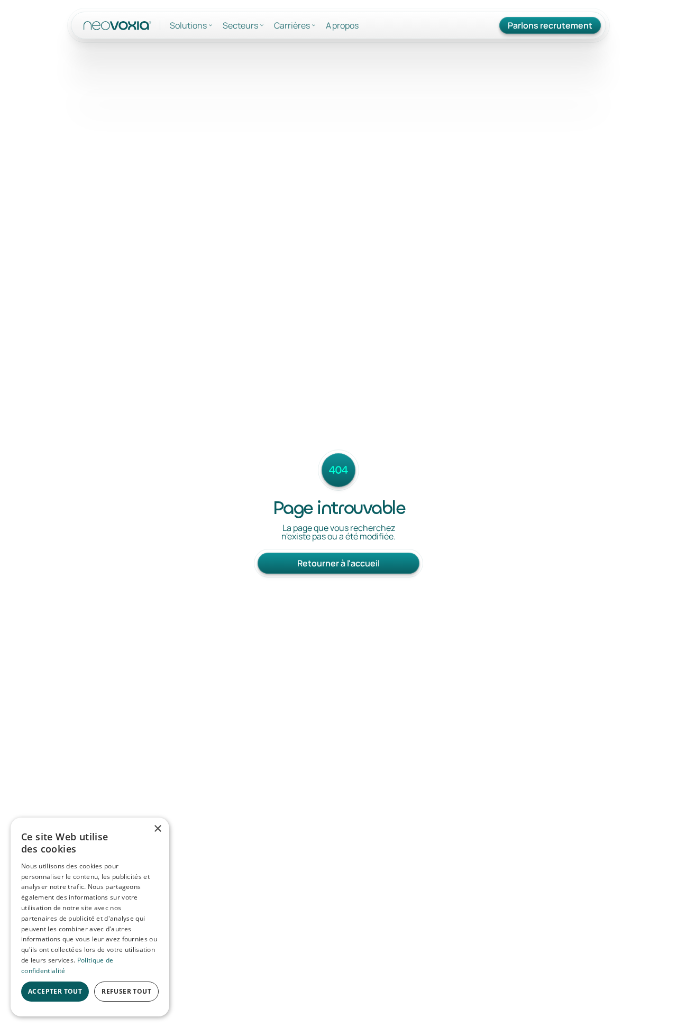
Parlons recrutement (550, 25)
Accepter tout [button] (55, 991)
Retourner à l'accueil (338, 563)
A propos (342, 25)
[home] (117, 25)
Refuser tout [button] (126, 991)
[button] (190, 25)
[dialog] (90, 917)
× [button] (157, 829)
